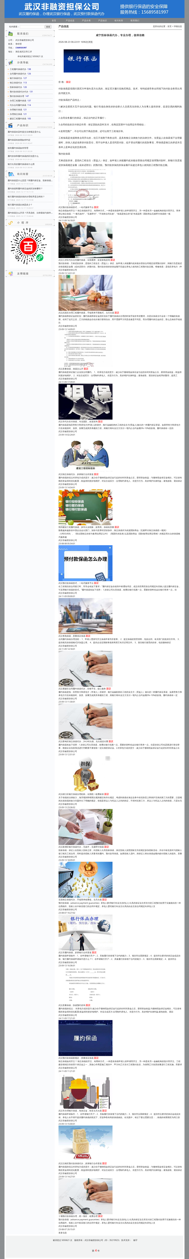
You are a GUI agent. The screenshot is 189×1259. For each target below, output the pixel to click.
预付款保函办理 (17, 96)
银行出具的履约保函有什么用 (21, 164)
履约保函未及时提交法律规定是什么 (24, 131)
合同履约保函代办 (18, 73)
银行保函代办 (16, 78)
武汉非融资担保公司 (67, 217)
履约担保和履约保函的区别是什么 (23, 156)
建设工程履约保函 (18, 118)
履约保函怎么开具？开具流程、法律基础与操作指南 (30, 212)
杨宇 (135, 1240)
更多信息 (62, 1232)
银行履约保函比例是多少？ (20, 204)
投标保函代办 (16, 87)
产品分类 (86, 20)
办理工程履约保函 (18, 100)
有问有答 (118, 20)
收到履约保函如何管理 (18, 148)
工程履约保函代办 (18, 69)
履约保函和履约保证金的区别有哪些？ (25, 188)
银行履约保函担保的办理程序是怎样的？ (26, 196)
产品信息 (70, 20)
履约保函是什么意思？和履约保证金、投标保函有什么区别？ (30, 180)
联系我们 (135, 20)
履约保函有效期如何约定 (19, 139)
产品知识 (102, 20)
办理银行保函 (16, 109)
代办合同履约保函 (18, 105)
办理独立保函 (16, 114)
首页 (54, 20)
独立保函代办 (16, 82)
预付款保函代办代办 (19, 91)
